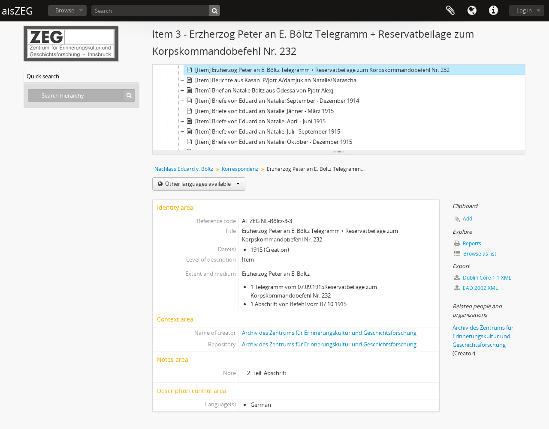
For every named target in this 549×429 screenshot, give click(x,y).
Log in (524, 10)
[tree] (339, 107)
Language (472, 10)
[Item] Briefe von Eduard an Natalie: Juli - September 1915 (267, 131)
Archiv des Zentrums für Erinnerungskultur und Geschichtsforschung (329, 333)
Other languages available (198, 184)
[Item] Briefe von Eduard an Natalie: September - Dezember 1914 (277, 100)
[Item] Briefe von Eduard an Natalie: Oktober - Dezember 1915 (273, 142)
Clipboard (450, 10)
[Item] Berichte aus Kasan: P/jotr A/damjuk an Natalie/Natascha (275, 80)
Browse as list (479, 253)
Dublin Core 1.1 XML (486, 277)
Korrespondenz (240, 169)
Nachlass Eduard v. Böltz (183, 169)
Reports (471, 243)
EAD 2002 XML (480, 288)
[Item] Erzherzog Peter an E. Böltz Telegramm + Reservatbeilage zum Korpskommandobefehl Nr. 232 (322, 70)
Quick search (43, 76)
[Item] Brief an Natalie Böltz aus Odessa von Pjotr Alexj (264, 90)
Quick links (493, 10)
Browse (64, 10)
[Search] (214, 10)
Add (467, 218)
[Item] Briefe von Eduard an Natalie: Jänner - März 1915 (264, 111)
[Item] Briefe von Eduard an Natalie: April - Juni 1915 (260, 121)
